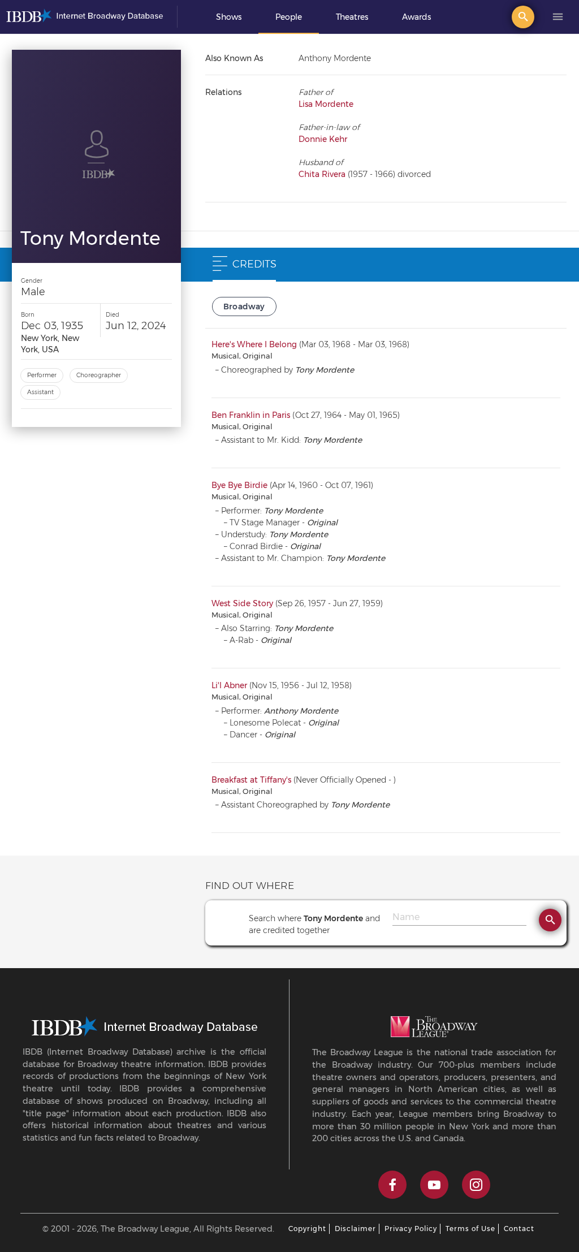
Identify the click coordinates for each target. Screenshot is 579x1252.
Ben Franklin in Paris (250, 415)
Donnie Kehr (323, 139)
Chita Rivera (322, 174)
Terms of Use (470, 1228)
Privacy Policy (410, 1228)
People (288, 17)
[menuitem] (228, 17)
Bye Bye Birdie (239, 485)
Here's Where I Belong (254, 344)
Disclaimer (355, 1228)
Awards (416, 17)
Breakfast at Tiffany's (251, 780)
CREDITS (254, 264)
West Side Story (242, 603)
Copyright (307, 1228)
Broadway (244, 306)
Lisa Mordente (326, 104)
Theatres (352, 17)
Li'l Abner (229, 685)
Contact (519, 1228)
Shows (228, 17)
